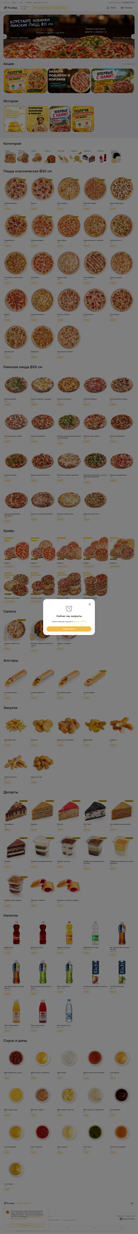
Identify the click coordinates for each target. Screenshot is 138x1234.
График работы (69, 629)
